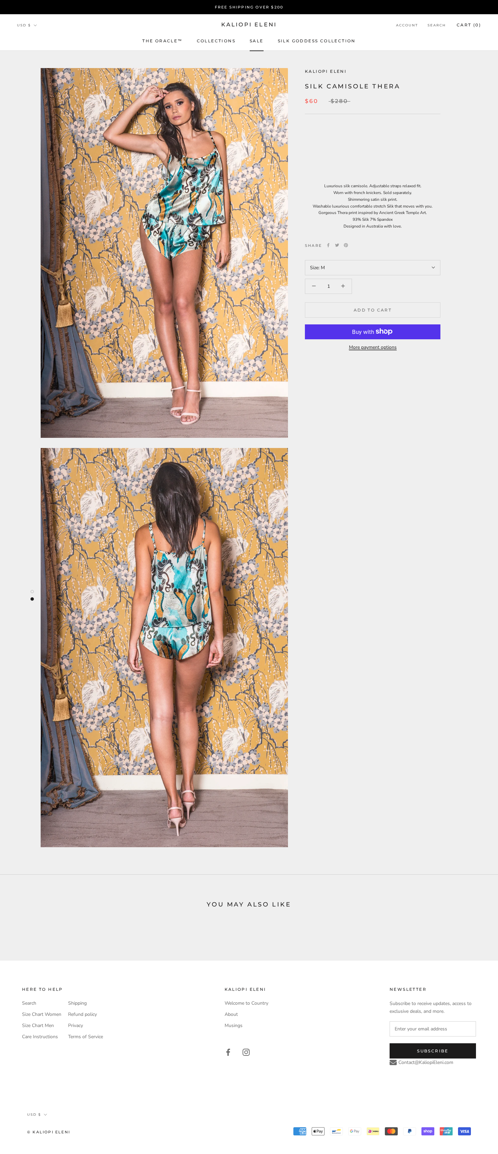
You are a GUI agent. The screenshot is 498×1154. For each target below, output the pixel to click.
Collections (216, 40)
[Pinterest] (346, 245)
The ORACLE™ (162, 40)
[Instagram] (246, 1052)
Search (437, 25)
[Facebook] (328, 245)
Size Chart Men (38, 1025)
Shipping (77, 1003)
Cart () (469, 24)
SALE (257, 40)
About (231, 1014)
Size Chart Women (41, 1014)
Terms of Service (85, 1036)
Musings (234, 1025)
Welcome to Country (246, 1003)
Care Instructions (40, 1036)
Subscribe (433, 1050)
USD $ (24, 25)
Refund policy (82, 1014)
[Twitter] (337, 245)
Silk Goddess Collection (317, 40)
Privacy (75, 1025)
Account (407, 25)
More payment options (373, 347)
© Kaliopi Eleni (48, 1132)
